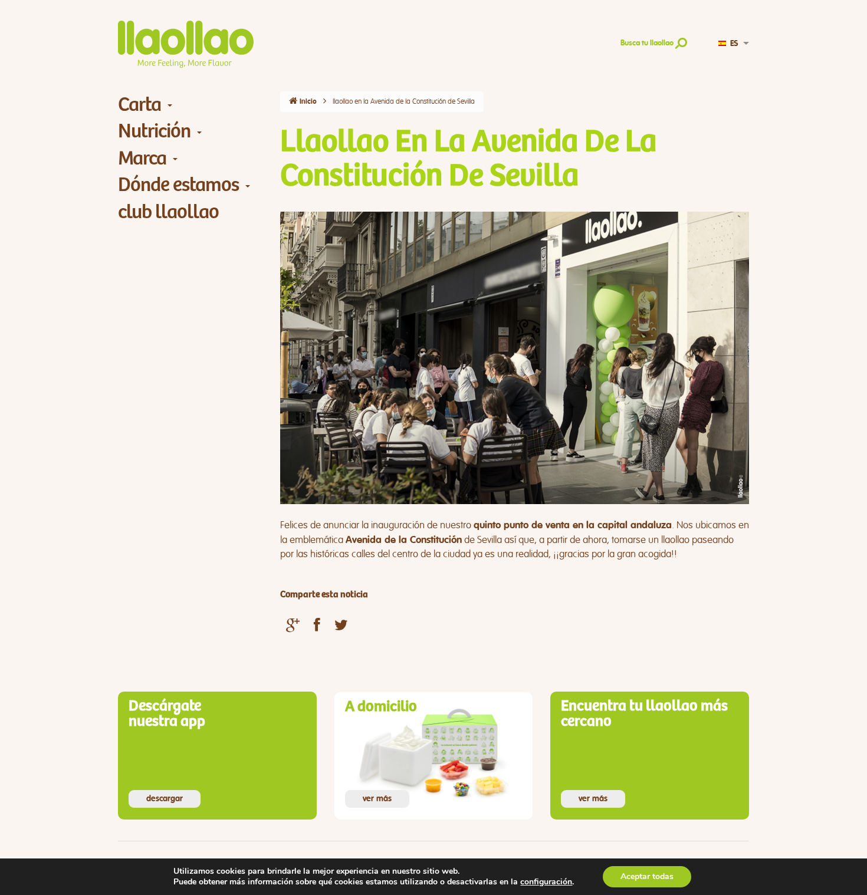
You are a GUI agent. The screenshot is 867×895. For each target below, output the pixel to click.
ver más (377, 799)
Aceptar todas (647, 876)
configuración (546, 882)
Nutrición (154, 131)
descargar (164, 799)
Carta (139, 104)
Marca (142, 158)
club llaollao (168, 212)
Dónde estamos (178, 185)
